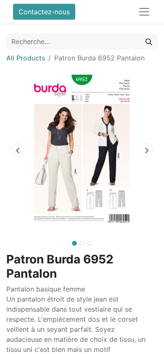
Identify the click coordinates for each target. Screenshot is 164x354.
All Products (25, 58)
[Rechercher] (149, 41)
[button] (17, 150)
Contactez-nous (44, 12)
